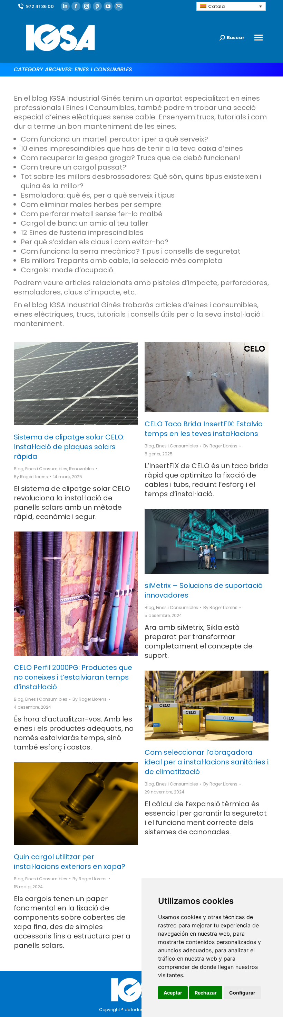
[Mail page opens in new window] (118, 6)
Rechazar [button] (206, 993)
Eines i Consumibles (46, 469)
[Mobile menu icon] (258, 37)
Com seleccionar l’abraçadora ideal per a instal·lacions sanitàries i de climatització (207, 762)
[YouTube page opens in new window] (108, 6)
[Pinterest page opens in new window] (97, 6)
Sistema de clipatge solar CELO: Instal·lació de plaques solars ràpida (69, 446)
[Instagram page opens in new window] (86, 6)
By (31, 477)
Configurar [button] (242, 993)
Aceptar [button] (173, 993)
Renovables (81, 469)
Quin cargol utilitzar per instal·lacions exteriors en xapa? (69, 861)
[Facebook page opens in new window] (75, 6)
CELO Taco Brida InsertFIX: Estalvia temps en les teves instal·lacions (204, 428)
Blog (18, 469)
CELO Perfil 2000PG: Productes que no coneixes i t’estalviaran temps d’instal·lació (73, 677)
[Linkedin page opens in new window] (65, 6)
